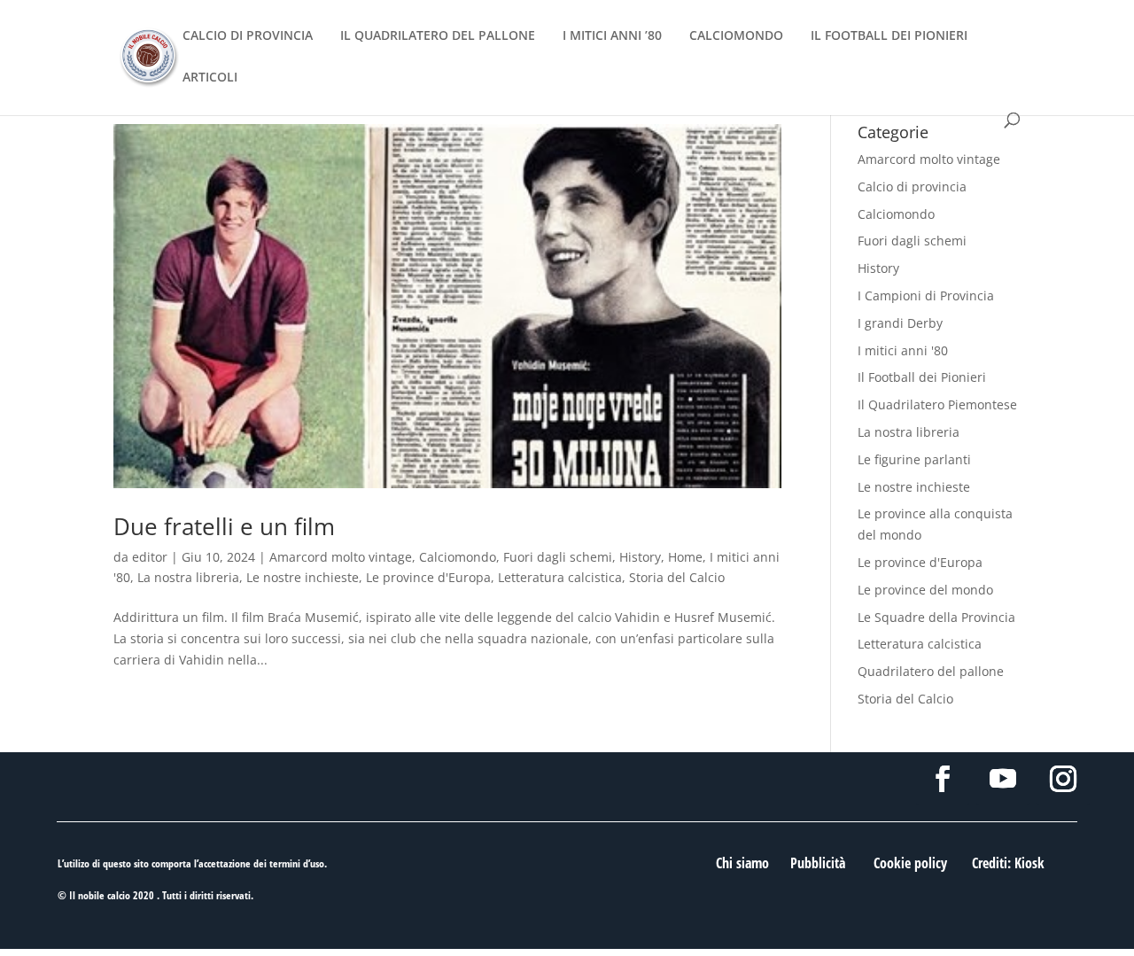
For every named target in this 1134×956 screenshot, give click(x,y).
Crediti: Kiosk (1008, 863)
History (640, 556)
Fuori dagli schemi (557, 556)
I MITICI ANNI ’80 (612, 36)
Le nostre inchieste (302, 577)
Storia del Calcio (677, 577)
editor (149, 556)
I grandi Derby (900, 323)
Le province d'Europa (428, 577)
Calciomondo (457, 556)
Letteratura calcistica (560, 577)
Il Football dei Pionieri (922, 377)
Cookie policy (910, 863)
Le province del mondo (925, 589)
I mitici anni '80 (903, 350)
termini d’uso (296, 863)
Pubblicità (817, 863)
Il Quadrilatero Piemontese (937, 404)
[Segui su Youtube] (1002, 778)
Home (685, 556)
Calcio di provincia (912, 186)
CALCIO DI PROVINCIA (248, 36)
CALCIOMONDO (736, 36)
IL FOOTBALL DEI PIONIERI (889, 36)
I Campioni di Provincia (926, 295)
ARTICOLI (210, 78)
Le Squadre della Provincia (936, 617)
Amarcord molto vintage (340, 556)
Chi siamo (742, 863)
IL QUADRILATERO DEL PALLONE (437, 36)
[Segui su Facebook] (942, 778)
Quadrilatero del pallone (931, 671)
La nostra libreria (188, 577)
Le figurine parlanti (914, 459)
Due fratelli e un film (224, 526)
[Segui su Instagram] (1063, 778)
